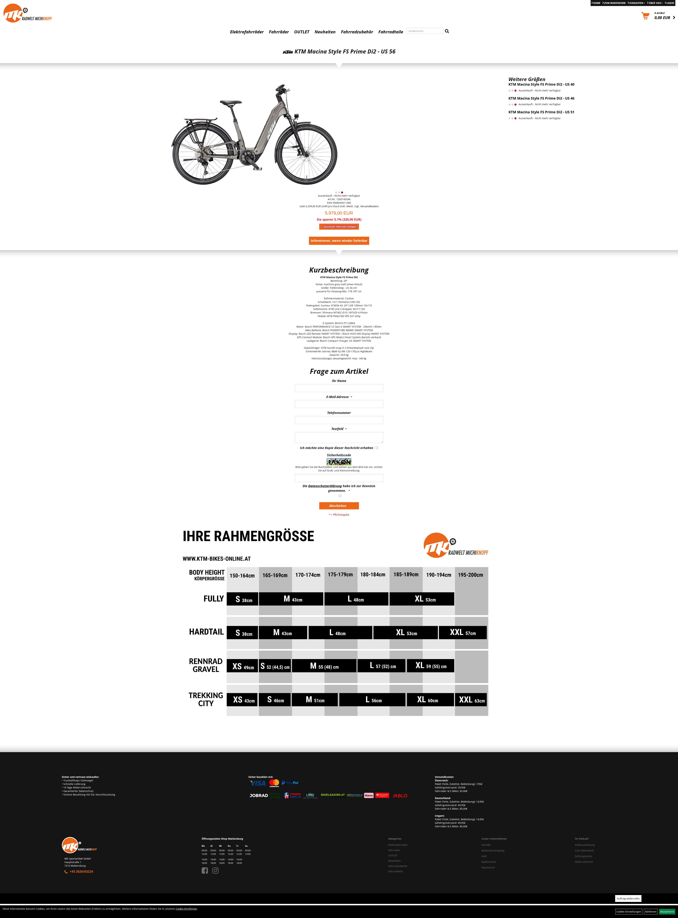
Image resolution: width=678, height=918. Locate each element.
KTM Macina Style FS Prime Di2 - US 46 (541, 98)
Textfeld (337, 429)
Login (670, 3)
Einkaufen (636, 3)
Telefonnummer (339, 413)
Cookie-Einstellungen (628, 911)
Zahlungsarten (583, 856)
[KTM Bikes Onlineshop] (85, 13)
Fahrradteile (390, 31)
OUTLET (301, 31)
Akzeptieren (667, 911)
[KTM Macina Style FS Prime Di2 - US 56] (254, 132)
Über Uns (655, 3)
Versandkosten (369, 206)
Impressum (488, 867)
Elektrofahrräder (247, 31)
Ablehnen (650, 911)
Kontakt (485, 845)
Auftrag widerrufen (628, 898)
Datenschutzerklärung (325, 486)
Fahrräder (279, 31)
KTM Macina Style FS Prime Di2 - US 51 (541, 112)
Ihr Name (339, 381)
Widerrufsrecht (584, 861)
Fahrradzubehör (357, 31)
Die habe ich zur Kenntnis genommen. (339, 488)
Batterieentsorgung (492, 850)
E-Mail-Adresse (337, 397)
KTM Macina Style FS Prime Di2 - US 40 (541, 84)
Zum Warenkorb (615, 3)
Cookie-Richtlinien (186, 908)
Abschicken (337, 506)
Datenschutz (488, 861)
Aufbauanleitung (585, 845)
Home (596, 3)
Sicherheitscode (339, 455)
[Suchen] (447, 31)
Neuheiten (325, 31)
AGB (483, 856)
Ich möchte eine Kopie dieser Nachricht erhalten (336, 448)
